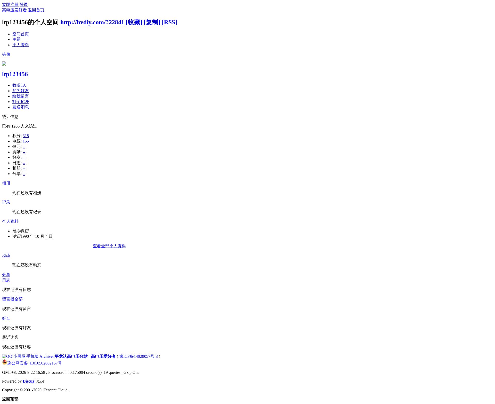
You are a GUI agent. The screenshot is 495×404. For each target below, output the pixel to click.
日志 (6, 280)
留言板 (8, 299)
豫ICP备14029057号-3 (138, 356)
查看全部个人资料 (109, 246)
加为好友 (20, 91)
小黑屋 (19, 356)
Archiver (46, 356)
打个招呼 (20, 101)
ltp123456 (15, 74)
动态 (6, 255)
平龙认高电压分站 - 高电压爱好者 (85, 356)
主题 (16, 39)
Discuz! (29, 381)
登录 (24, 4)
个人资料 (20, 45)
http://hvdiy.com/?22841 (92, 22)
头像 (6, 54)
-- (24, 146)
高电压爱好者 (14, 10)
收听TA (19, 85)
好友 (6, 318)
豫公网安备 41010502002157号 (34, 363)
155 (26, 141)
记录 (6, 202)
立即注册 (10, 4)
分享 (6, 274)
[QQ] (7, 356)
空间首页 (20, 34)
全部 (18, 299)
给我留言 (20, 96)
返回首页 (36, 10)
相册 (6, 183)
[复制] (152, 22)
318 (26, 135)
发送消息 (20, 107)
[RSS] (169, 22)
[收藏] (134, 22)
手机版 (32, 356)
